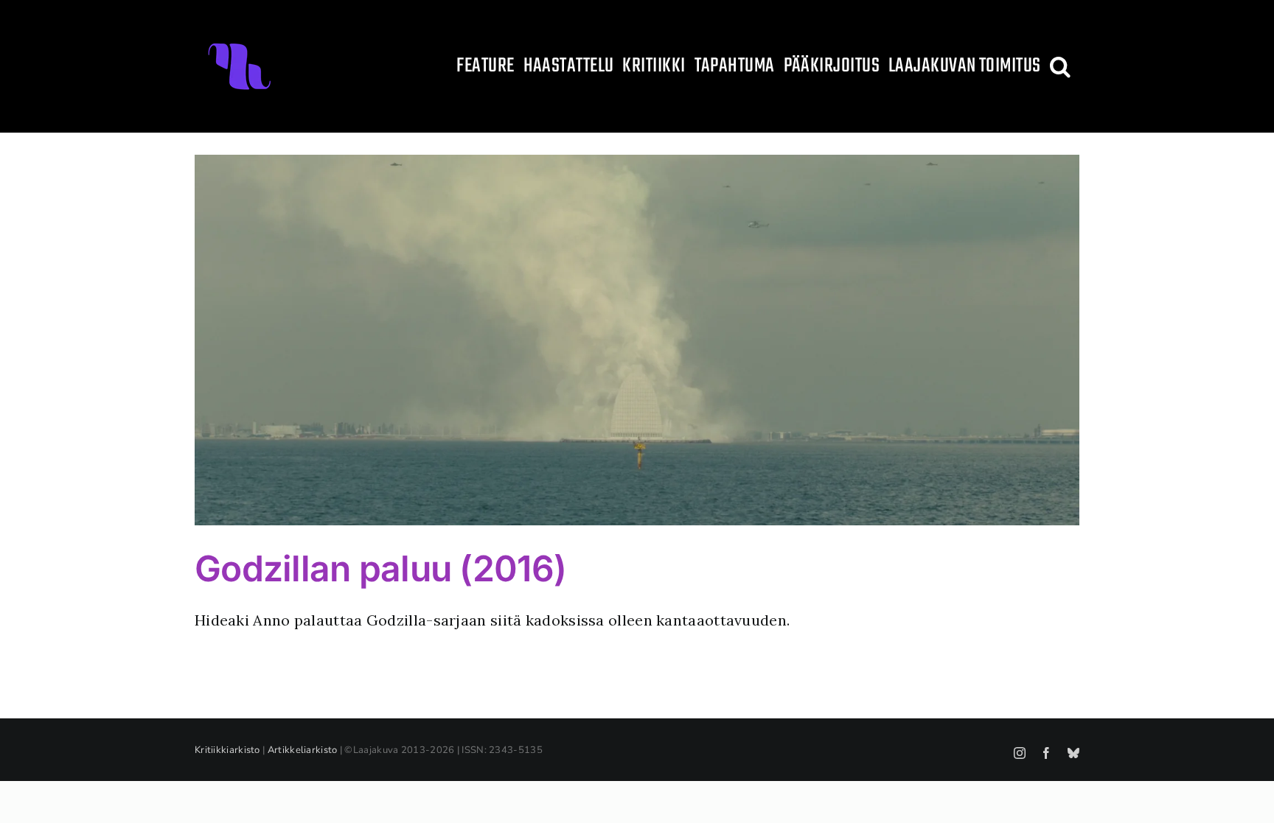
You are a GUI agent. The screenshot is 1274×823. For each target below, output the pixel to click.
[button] (1060, 66)
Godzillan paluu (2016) (380, 568)
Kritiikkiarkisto (227, 750)
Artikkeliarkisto (303, 750)
